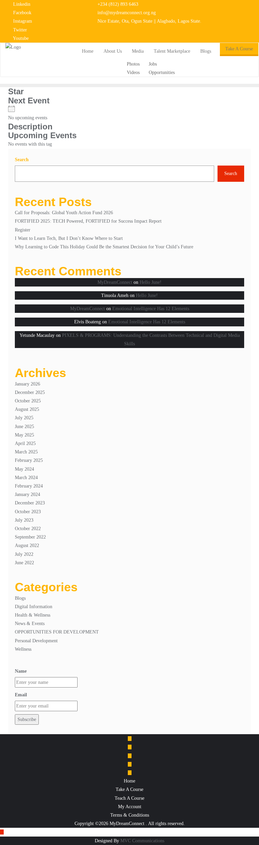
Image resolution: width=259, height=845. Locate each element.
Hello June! (151, 282)
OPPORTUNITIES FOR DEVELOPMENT (57, 632)
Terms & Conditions (129, 815)
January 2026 (27, 384)
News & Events (30, 623)
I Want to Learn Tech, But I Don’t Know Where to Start (69, 238)
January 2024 (27, 494)
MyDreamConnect (114, 282)
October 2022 (28, 528)
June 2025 (24, 426)
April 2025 (25, 443)
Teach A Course (129, 798)
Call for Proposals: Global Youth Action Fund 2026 (64, 212)
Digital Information (33, 606)
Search (22, 159)
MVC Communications (142, 840)
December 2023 (30, 502)
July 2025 (24, 417)
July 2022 (24, 554)
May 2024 (24, 469)
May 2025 (24, 435)
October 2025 (28, 400)
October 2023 (28, 511)
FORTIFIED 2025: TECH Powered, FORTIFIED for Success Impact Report (88, 221)
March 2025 (26, 451)
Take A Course (239, 48)
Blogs (20, 598)
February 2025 (29, 460)
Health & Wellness (32, 615)
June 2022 (24, 562)
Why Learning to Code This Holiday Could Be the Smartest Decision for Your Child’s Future (104, 246)
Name (21, 671)
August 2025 (27, 409)
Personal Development (36, 640)
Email (21, 694)
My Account (129, 806)
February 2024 (29, 486)
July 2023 (24, 520)
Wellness (23, 649)
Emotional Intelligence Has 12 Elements (150, 308)
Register (22, 229)
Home (129, 781)
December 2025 (30, 392)
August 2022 (27, 545)
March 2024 (26, 477)
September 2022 (30, 537)
